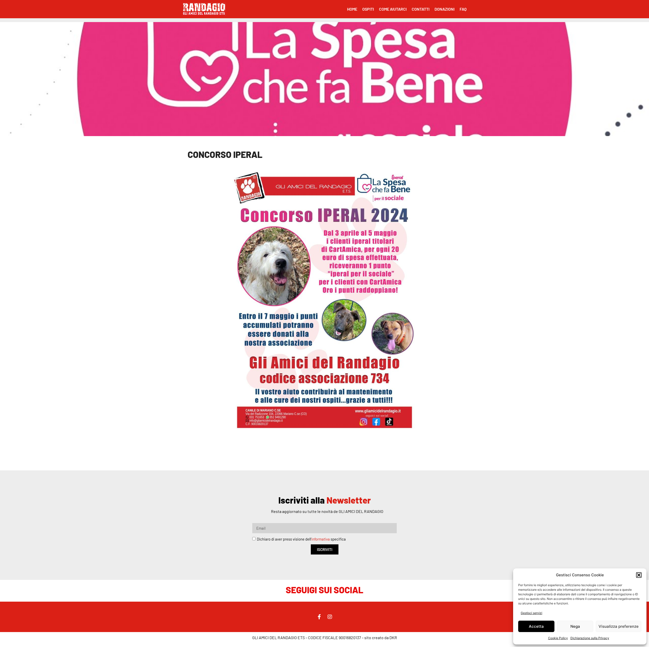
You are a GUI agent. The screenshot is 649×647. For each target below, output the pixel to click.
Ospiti (368, 9)
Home (352, 9)
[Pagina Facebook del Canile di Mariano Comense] (319, 616)
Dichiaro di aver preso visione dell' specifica (301, 539)
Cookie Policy (558, 638)
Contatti (420, 9)
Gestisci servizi (531, 613)
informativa (320, 539)
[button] (638, 575)
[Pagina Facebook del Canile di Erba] (329, 616)
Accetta (536, 626)
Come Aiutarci (393, 9)
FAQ (463, 9)
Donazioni (445, 9)
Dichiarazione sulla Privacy (589, 638)
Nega (575, 626)
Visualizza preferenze (619, 626)
